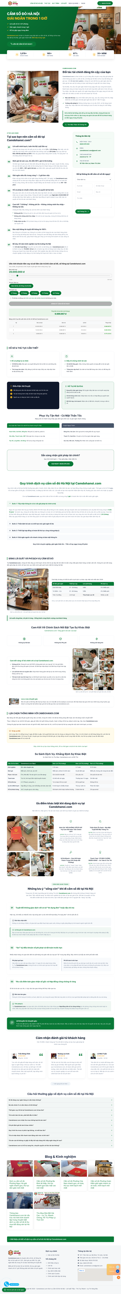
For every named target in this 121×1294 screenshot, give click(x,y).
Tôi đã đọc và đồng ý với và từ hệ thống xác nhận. (34, 298)
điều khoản (41, 298)
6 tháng (24, 293)
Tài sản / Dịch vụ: (13, 282)
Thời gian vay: (13, 289)
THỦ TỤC (47, 3)
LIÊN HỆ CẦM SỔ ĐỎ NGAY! (22, 44)
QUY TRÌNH (55, 3)
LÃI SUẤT (64, 3)
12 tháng (45, 293)
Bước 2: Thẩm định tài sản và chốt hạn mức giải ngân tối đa (33, 524)
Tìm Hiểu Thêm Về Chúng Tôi (76, 124)
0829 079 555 (84, 144)
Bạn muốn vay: (13, 269)
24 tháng (56, 293)
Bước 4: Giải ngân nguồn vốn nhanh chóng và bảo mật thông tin (34, 537)
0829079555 (15, 1284)
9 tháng (34, 293)
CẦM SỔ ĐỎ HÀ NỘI (36, 3)
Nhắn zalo (111, 1267)
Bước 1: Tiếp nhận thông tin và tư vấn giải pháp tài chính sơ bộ (34, 504)
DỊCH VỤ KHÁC (73, 3)
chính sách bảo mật (31, 298)
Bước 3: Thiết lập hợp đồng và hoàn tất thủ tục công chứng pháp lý (35, 530)
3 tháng (14, 293)
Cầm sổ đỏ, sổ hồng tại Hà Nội (21, 286)
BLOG (83, 3)
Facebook (111, 1271)
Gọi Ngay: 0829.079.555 (60, 464)
